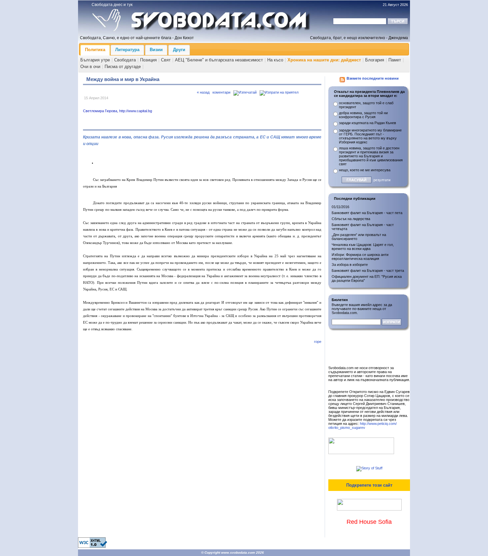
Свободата (125, 59)
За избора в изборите (350, 265)
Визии (156, 49)
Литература (127, 49)
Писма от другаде (123, 66)
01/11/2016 (340, 207)
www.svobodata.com (238, 552)
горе (317, 342)
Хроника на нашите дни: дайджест (324, 59)
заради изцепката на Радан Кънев (367, 123)
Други (179, 49)
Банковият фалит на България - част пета (367, 213)
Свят (166, 59)
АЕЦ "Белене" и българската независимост (219, 59)
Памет (394, 59)
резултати (381, 180)
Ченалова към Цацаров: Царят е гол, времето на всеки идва (363, 247)
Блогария (374, 59)
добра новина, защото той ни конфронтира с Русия (363, 115)
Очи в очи (90, 66)
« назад (203, 92)
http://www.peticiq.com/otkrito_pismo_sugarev (362, 426)
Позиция (148, 59)
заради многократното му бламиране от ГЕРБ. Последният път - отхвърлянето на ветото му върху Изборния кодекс (370, 136)
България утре (95, 59)
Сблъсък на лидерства (351, 219)
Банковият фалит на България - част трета (368, 271)
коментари (221, 92)
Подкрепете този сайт (369, 485)
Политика (95, 49)
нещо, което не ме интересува (364, 170)
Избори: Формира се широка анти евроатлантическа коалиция (360, 257)
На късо (275, 59)
